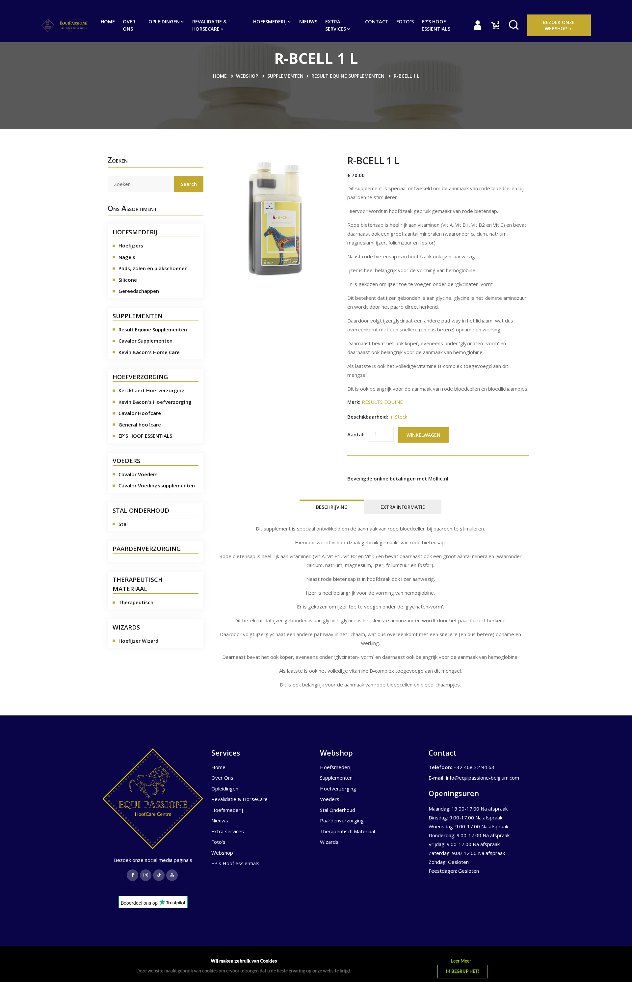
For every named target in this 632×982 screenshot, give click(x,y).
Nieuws (308, 21)
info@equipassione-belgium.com (482, 777)
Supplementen (285, 76)
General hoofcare (139, 424)
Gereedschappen (138, 291)
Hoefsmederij (270, 21)
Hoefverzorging (338, 788)
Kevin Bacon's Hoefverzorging (155, 402)
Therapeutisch (135, 602)
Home (108, 21)
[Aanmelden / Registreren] (478, 25)
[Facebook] (132, 875)
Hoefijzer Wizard (138, 640)
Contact (376, 21)
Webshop (247, 76)
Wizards (329, 842)
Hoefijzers (130, 245)
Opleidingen (164, 21)
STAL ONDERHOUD (141, 510)
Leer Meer (461, 961)
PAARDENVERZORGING (147, 548)
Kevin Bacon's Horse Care (149, 352)
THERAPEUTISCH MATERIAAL (138, 584)
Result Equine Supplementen (347, 76)
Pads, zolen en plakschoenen (153, 268)
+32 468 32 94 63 (474, 767)
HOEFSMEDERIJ (135, 232)
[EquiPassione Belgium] (153, 798)
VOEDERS (126, 460)
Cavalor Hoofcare (139, 413)
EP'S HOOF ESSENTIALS (145, 435)
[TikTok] (159, 875)
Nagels (126, 257)
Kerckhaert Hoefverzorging (151, 390)
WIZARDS (126, 627)
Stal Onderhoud (337, 810)
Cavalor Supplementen (145, 340)
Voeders (329, 799)
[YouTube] (172, 875)
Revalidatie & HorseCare (209, 25)
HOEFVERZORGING (140, 377)
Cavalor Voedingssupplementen (156, 485)
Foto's (405, 21)
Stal (123, 524)
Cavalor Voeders (138, 474)
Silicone (127, 279)
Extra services (336, 25)
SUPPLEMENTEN (138, 316)
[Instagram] (145, 875)
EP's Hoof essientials (436, 25)
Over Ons (129, 25)
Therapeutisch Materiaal (347, 831)
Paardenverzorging (342, 820)
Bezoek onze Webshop (559, 25)
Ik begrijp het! (462, 971)
